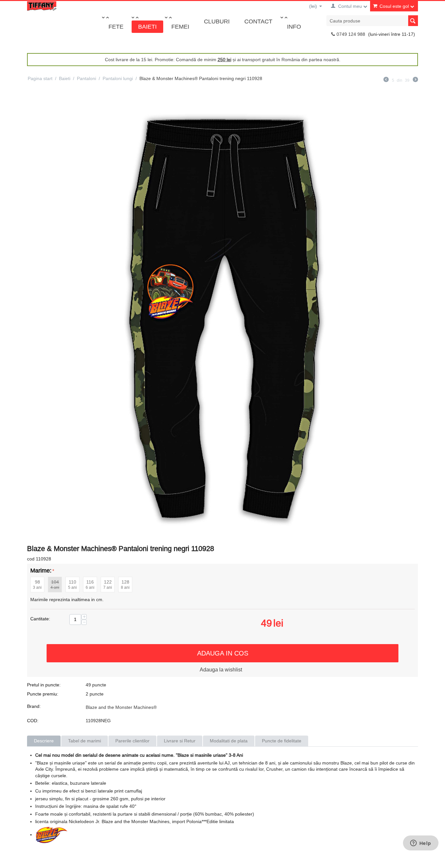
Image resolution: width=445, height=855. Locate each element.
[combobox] (372, 20)
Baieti (147, 26)
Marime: (40, 570)
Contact (258, 21)
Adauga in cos (222, 653)
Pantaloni (86, 78)
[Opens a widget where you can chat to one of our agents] (420, 843)
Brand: (34, 706)
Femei (180, 26)
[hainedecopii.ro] (41, 5)
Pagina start (40, 78)
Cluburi (217, 21)
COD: (32, 720)
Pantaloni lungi (118, 78)
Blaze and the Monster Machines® (121, 707)
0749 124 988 (351, 34)
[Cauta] (413, 20)
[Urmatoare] (415, 80)
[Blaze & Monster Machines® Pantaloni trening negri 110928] (222, 315)
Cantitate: (40, 618)
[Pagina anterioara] (386, 80)
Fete (115, 26)
